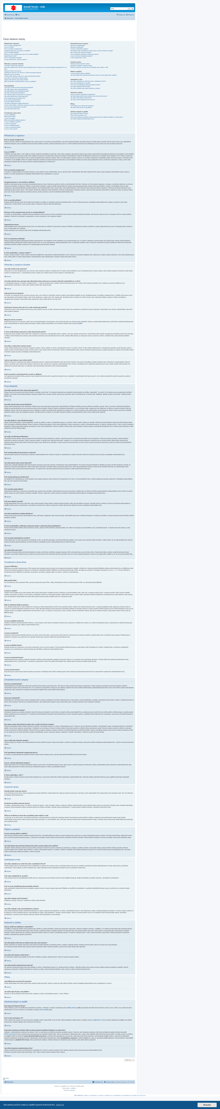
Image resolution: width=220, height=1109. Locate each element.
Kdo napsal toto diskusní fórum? (79, 113)
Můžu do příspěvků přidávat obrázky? (15, 120)
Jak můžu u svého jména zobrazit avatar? (16, 78)
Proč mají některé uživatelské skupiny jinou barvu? (84, 54)
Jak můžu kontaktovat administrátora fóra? (82, 118)
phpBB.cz (73, 1088)
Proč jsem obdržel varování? (12, 101)
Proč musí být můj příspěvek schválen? (15, 107)
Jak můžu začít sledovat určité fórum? (81, 98)
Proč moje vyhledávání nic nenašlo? (80, 83)
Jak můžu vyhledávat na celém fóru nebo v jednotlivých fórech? (88, 81)
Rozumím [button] (207, 1105)
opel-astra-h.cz (94, 1095)
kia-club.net (143, 1095)
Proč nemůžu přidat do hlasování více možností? (18, 94)
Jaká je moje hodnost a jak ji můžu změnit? (16, 79)
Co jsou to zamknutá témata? (12, 127)
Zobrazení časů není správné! (12, 71)
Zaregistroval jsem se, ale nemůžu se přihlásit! (17, 50)
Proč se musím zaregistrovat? (12, 45)
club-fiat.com (135, 1095)
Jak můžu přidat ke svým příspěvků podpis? (16, 91)
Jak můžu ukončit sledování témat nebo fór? (82, 99)
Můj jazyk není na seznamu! (12, 74)
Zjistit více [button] (60, 1105)
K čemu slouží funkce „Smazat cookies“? (15, 59)
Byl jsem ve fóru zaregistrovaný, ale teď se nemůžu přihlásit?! (21, 54)
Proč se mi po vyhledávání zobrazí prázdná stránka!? (85, 84)
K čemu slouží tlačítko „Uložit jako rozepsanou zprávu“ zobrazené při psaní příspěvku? (28, 105)
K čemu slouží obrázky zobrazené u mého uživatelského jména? (22, 76)
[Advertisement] (69, 28)
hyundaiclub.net (126, 1095)
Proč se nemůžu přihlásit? (11, 52)
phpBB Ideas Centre (99, 1020)
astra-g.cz (86, 1095)
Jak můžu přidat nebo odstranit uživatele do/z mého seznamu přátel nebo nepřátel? (93, 75)
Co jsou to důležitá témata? (11, 125)
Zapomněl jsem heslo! (10, 56)
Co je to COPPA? (9, 47)
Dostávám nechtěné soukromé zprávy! (81, 65)
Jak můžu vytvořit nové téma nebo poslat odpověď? (18, 87)
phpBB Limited (71, 1008)
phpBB (79, 323)
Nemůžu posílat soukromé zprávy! (80, 63)
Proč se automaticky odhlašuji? (13, 57)
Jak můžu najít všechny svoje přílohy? (81, 107)
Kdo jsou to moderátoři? (77, 47)
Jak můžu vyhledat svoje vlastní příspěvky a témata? (85, 88)
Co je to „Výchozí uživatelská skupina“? (81, 56)
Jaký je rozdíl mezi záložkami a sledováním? (82, 94)
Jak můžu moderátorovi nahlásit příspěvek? (16, 103)
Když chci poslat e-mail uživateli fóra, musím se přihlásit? (20, 81)
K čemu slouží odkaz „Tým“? (78, 57)
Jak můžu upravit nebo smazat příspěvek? (16, 89)
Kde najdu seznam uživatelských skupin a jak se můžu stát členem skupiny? (91, 50)
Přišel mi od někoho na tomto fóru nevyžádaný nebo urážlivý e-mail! (89, 67)
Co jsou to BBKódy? (9, 114)
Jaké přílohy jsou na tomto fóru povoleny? (82, 105)
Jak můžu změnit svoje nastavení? (14, 65)
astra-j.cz (101, 1095)
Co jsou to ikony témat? (10, 129)
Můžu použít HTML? (10, 116)
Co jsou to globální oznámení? (12, 121)
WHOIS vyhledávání (10, 1034)
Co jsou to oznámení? (10, 123)
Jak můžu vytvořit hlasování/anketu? (14, 92)
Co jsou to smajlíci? (9, 118)
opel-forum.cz (108, 1095)
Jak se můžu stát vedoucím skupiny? (80, 52)
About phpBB (44, 1009)
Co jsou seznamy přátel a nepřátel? (80, 73)
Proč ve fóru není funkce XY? (78, 115)
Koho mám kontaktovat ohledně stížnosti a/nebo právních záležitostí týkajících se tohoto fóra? (96, 117)
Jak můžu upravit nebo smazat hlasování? (16, 96)
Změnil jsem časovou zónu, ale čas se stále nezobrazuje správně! (22, 72)
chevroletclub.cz (117, 1095)
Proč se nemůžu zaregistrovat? (13, 49)
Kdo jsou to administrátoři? (77, 45)
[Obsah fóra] (13, 7)
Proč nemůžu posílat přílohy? (12, 100)
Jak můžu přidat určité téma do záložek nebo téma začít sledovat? (88, 96)
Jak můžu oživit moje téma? (12, 108)
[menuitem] (17, 14)
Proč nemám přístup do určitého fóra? (14, 98)
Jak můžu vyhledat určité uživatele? (80, 86)
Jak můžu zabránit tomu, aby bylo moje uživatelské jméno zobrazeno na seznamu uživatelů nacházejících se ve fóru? (35, 68)
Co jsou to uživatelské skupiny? (79, 49)
